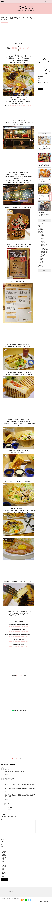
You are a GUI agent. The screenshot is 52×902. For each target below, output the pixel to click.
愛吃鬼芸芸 (26, 7)
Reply (6, 774)
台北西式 (43, 254)
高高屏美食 (42, 264)
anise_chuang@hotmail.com (43, 82)
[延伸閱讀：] (18, 194)
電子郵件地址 (3, 840)
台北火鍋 (43, 245)
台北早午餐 (18, 758)
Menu (3, 1)
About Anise (43, 78)
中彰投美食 (42, 234)
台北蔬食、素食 (44, 252)
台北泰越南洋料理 (44, 244)
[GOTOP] (29, 900)
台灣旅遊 (41, 231)
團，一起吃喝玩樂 (24, 48)
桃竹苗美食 (42, 259)
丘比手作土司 (13, 758)
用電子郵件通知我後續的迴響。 (4, 867)
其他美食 (42, 235)
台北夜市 (43, 240)
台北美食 (42, 237)
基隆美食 (42, 256)
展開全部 (39, 223)
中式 (40, 226)
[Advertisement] (18, 34)
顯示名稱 (3, 836)
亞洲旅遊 (41, 228)
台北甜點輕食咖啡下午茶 (45, 247)
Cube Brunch (8, 758)
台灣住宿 (41, 229)
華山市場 (22, 758)
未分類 (40, 265)
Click (50, 196)
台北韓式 (43, 255)
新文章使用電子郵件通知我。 (4, 874)
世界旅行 (41, 225)
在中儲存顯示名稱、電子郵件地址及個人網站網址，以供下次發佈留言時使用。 (4, 856)
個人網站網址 (3, 845)
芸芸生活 (41, 266)
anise (11, 22)
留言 (2, 819)
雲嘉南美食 (42, 262)
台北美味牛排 (43, 248)
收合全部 (43, 223)
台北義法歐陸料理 (44, 251)
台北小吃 (43, 241)
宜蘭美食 (42, 258)
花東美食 (42, 261)
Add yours (13, 764)
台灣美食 (41, 232)
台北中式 (43, 238)
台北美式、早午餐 (4, 22)
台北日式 (43, 242)
